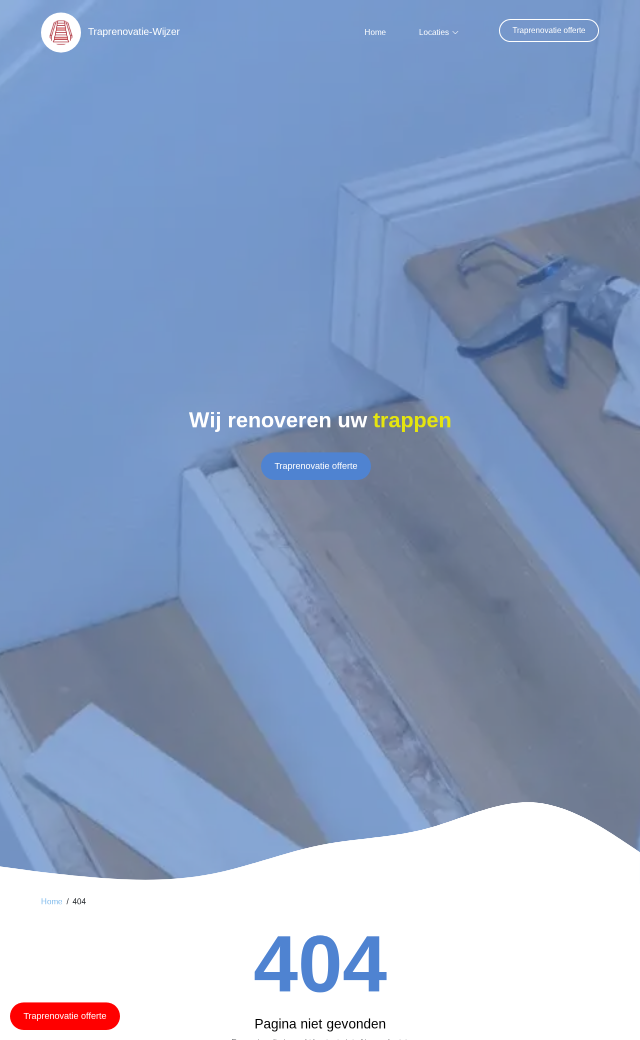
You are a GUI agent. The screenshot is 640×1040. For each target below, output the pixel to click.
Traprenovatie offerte (549, 30)
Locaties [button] (434, 32)
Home (375, 32)
